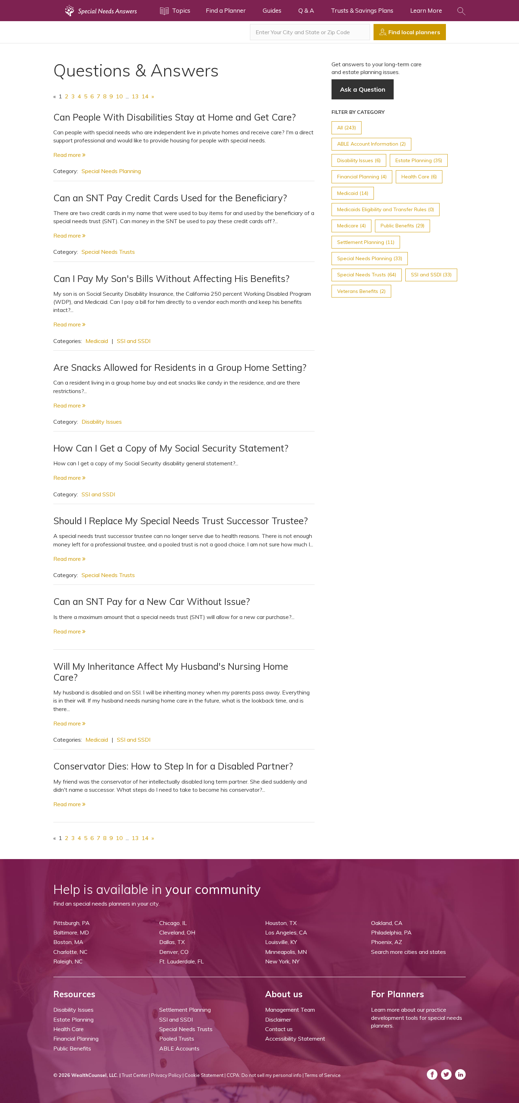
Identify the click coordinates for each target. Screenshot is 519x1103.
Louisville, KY (281, 941)
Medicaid (96, 340)
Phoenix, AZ (386, 941)
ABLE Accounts (179, 1048)
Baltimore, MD (71, 932)
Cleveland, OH (177, 932)
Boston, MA (68, 941)
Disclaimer (278, 1019)
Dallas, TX (172, 941)
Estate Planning (73, 1019)
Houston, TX (281, 922)
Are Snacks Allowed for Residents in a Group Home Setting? (179, 367)
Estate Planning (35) (418, 160)
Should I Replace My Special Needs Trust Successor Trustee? (180, 521)
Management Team (290, 1009)
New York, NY (282, 961)
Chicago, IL (173, 922)
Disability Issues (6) (359, 160)
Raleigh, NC (68, 961)
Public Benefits (72, 1048)
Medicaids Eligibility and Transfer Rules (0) (385, 209)
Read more (67, 154)
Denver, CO (174, 951)
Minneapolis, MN (286, 951)
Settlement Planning (185, 1009)
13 (135, 96)
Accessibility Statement (295, 1038)
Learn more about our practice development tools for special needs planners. (416, 1017)
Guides (272, 10)
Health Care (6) (419, 176)
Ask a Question (362, 89)
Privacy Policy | (167, 1075)
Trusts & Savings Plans (362, 10)
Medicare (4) (351, 225)
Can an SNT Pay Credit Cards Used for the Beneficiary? (170, 198)
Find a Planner (226, 10)
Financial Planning (76, 1038)
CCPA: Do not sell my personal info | (265, 1075)
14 (145, 96)
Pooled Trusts (176, 1038)
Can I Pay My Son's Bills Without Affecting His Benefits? (171, 278)
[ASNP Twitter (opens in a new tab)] (446, 1074)
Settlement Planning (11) (365, 242)
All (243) (346, 127)
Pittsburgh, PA (71, 922)
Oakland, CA (386, 922)
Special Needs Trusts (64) (366, 274)
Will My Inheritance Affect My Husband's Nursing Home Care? (170, 672)
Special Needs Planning (111, 170)
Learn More (426, 10)
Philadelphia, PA (391, 932)
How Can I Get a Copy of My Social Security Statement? (170, 448)
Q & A (306, 10)
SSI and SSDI (133, 340)
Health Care (68, 1028)
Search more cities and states (408, 951)
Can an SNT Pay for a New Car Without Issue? (151, 601)
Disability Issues (102, 421)
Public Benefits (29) (402, 225)
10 (119, 96)
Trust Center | (136, 1075)
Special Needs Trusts (108, 251)
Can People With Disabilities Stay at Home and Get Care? (174, 117)
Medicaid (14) (352, 193)
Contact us (279, 1028)
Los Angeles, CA (286, 932)
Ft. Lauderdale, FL (181, 961)
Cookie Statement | (205, 1075)
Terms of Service (323, 1075)
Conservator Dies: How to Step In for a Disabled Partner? (173, 766)
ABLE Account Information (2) (371, 144)
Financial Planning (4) (362, 176)
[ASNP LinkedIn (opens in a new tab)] (460, 1074)
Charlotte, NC (70, 951)
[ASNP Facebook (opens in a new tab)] (432, 1074)
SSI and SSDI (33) (431, 274)
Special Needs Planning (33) (369, 258)
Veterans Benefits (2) (361, 291)
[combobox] (310, 32)
